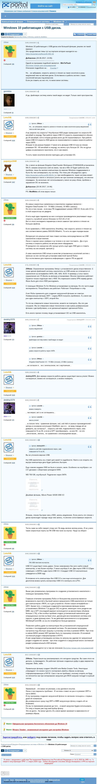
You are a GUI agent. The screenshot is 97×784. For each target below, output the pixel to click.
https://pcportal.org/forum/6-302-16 (40, 54)
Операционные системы (38, 22)
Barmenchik (18, 37)
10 (39, 440)
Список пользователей (40, 11)
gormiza (7, 91)
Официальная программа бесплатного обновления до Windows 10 (40, 724)
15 (39, 685)
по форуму (82, 7)
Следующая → (15, 34)
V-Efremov (30, 37)
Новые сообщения (24, 11)
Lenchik (7, 117)
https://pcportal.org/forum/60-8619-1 (40, 175)
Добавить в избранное (84, 2)
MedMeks (44, 37)
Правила (53, 11)
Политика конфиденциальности (37, 780)
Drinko (24, 37)
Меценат (9, 133)
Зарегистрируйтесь (12, 737)
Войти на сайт (45, 6)
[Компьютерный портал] (14, 8)
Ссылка (53, 68)
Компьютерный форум (12, 22)
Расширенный (91, 7)
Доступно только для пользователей (41, 65)
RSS (94, 2)
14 (39, 655)
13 (39, 587)
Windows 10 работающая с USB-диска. (32, 27)
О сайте (6, 780)
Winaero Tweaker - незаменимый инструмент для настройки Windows (41, 730)
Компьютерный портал (37, 781)
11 (39, 524)
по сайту (72, 7)
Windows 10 (58, 22)
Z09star (6, 42)
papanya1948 (10, 161)
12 (39, 553)
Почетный (10, 136)
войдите (31, 737)
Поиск (12, 780)
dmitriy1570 (9, 319)
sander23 (37, 37)
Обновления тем (10, 11)
